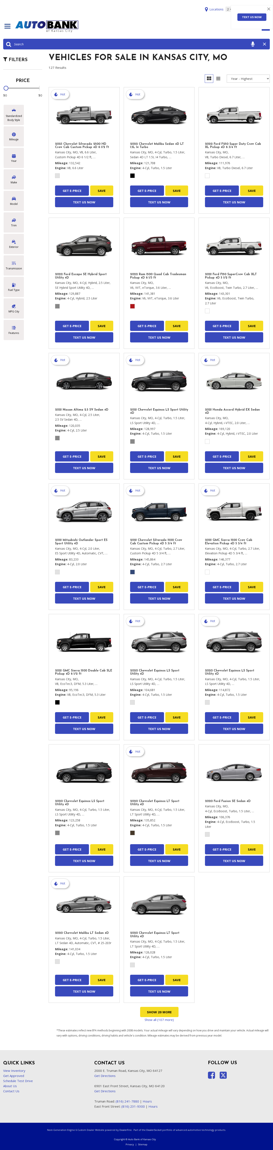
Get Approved (13, 1076)
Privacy (130, 1144)
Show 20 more (159, 1012)
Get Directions (105, 1076)
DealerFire (125, 1129)
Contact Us (11, 1091)
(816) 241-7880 (127, 1101)
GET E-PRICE (72, 190)
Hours (147, 1101)
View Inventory (14, 1070)
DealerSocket (154, 1129)
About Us (10, 1086)
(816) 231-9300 (133, 1106)
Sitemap (142, 1144)
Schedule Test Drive (18, 1081)
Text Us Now (252, 17)
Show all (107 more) (159, 1020)
